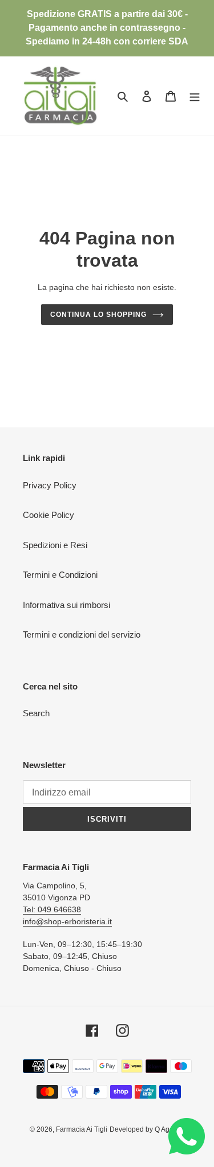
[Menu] (195, 96)
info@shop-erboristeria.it (67, 921)
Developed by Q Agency (147, 1129)
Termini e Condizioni (60, 575)
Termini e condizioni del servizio (81, 634)
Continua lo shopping (98, 315)
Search (36, 713)
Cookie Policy (48, 515)
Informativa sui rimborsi (66, 605)
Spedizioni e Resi (55, 545)
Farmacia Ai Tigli (81, 1129)
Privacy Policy (49, 485)
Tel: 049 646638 (52, 909)
